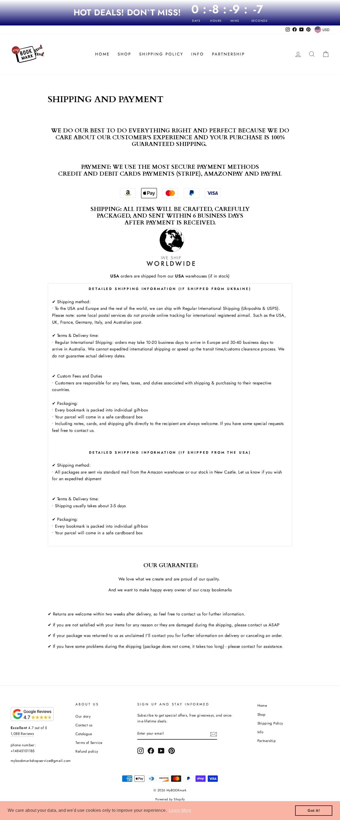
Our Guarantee (170, 565)
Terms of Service (88, 742)
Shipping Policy (161, 54)
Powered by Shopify (170, 799)
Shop (124, 54)
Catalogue (83, 733)
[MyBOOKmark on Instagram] (140, 751)
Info (197, 54)
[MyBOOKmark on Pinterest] (171, 751)
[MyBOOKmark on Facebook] (151, 751)
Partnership (228, 54)
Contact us (83, 725)
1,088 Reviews (22, 733)
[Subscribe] (213, 733)
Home (102, 54)
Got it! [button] (314, 810)
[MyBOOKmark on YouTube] (161, 751)
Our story (83, 716)
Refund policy (86, 751)
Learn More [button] (180, 810)
